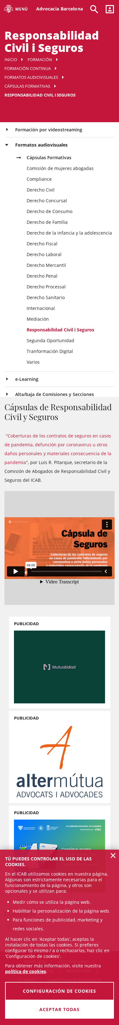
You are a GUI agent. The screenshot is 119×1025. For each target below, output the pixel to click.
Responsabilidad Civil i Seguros (60, 330)
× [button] (113, 855)
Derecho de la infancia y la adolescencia (69, 233)
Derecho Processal (46, 287)
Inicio (10, 59)
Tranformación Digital (50, 351)
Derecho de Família (47, 222)
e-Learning (26, 379)
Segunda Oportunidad (50, 340)
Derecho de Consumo (49, 211)
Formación (40, 59)
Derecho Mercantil (46, 265)
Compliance (39, 179)
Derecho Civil (41, 190)
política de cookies (25, 971)
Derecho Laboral (44, 254)
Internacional (41, 308)
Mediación (38, 319)
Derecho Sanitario (46, 297)
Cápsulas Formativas (27, 86)
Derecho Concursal (47, 201)
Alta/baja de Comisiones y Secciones (54, 394)
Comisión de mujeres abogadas (60, 168)
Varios (33, 362)
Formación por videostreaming (48, 130)
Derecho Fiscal (42, 244)
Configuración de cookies (59, 991)
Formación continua (27, 68)
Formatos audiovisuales (31, 77)
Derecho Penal (42, 276)
